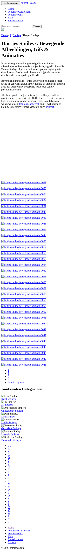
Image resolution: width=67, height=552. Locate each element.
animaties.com (28, 2)
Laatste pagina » (16, 382)
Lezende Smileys (10, 434)
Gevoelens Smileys (11, 428)
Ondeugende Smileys (12, 410)
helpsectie (51, 106)
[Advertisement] (33, 144)
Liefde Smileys (9, 422)
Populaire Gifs (15, 14)
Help (10, 17)
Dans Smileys (8, 416)
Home (11, 8)
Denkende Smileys (11, 440)
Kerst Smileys (8, 399)
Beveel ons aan (15, 20)
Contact (12, 542)
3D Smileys (7, 404)
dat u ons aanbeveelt (29, 104)
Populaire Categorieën (19, 11)
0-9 (9, 445)
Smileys (17, 35)
